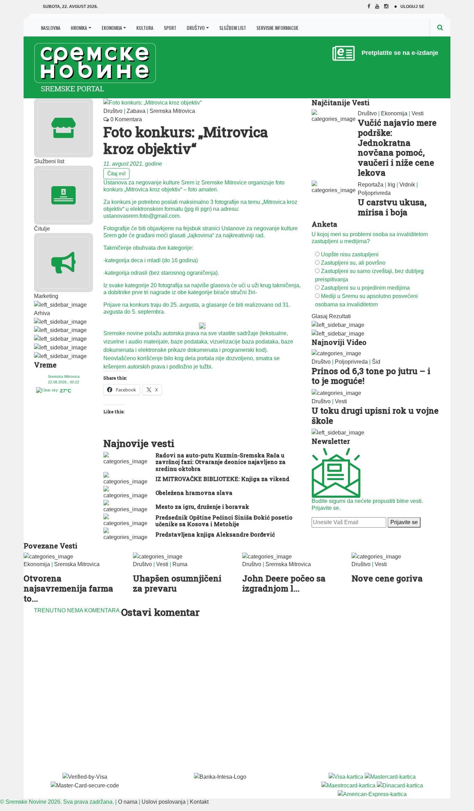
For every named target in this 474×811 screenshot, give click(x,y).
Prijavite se (404, 522)
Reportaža (370, 185)
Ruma (179, 564)
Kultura (144, 27)
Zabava (136, 111)
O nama (127, 802)
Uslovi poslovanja (164, 802)
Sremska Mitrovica (172, 111)
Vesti (418, 113)
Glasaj (320, 316)
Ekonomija (112, 27)
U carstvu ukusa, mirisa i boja (392, 207)
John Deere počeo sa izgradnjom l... (283, 583)
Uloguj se (412, 6)
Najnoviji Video (339, 342)
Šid (376, 362)
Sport (170, 27)
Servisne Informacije (277, 27)
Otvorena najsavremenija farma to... (68, 588)
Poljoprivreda (374, 193)
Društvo (196, 27)
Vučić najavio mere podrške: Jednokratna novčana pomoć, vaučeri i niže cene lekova (397, 147)
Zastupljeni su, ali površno (353, 263)
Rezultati (340, 316)
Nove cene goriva (387, 578)
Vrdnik (407, 185)
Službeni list (232, 27)
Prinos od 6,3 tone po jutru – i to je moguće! (371, 376)
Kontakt (199, 802)
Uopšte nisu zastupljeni (350, 254)
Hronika (79, 27)
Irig (391, 185)
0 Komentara (125, 119)
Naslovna (50, 27)
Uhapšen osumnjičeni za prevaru (177, 583)
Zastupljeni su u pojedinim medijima (365, 288)
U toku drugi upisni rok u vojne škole (375, 415)
